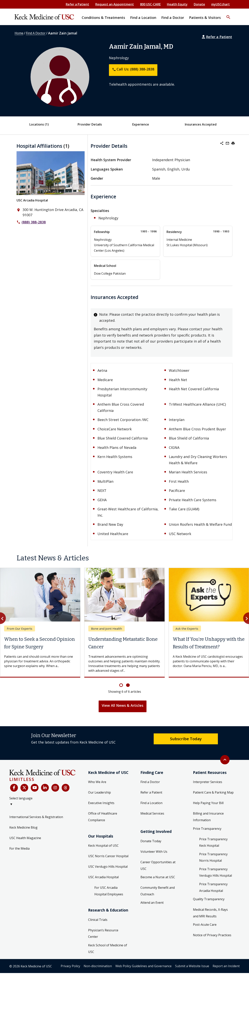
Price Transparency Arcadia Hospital (213, 887)
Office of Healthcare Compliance (102, 816)
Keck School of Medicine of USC (107, 948)
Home (19, 33)
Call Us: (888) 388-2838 (133, 69)
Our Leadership (99, 792)
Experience (140, 124)
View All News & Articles (122, 705)
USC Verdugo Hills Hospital (108, 866)
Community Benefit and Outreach (157, 890)
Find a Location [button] (143, 17)
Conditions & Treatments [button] (103, 17)
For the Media (19, 848)
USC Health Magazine (25, 838)
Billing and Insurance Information (208, 816)
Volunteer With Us (153, 851)
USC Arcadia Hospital (32, 200)
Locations (39, 124)
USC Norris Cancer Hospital (108, 856)
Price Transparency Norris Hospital (213, 857)
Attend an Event (152, 902)
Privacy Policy (70, 966)
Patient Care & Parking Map (213, 792)
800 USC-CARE (150, 4)
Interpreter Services (207, 782)
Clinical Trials (97, 920)
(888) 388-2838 (34, 222)
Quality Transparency (208, 899)
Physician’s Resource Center (103, 933)
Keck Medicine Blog (23, 827)
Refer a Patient (77, 4)
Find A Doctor (36, 33)
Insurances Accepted (201, 124)
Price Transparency (207, 828)
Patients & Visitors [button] (205, 17)
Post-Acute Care (205, 924)
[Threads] (65, 787)
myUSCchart (220, 4)
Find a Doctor (150, 782)
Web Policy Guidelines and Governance (143, 966)
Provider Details (90, 124)
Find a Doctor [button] (172, 17)
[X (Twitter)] (24, 787)
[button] (228, 14)
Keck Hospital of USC (103, 845)
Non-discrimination (98, 966)
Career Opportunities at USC (157, 865)
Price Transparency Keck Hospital (213, 842)
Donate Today (150, 841)
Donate (199, 4)
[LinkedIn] (45, 787)
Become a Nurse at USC (157, 877)
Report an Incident (226, 966)
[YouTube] (34, 787)
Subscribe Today (186, 738)
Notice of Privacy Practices (212, 935)
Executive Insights (101, 803)
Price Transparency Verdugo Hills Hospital (215, 872)
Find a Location (151, 803)
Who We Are (97, 782)
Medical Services (152, 813)
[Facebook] (14, 787)
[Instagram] (55, 787)
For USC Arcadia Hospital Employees (108, 890)
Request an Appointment (114, 4)
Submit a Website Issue (192, 966)
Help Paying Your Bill (208, 803)
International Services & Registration (36, 817)
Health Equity (177, 4)
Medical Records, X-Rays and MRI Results (210, 912)
